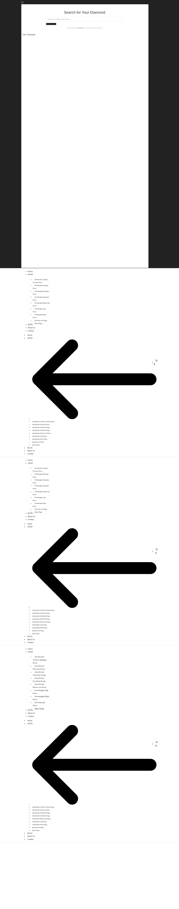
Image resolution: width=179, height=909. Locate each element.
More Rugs (36, 445)
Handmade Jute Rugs (39, 436)
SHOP (30, 338)
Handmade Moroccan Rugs (41, 433)
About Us (31, 451)
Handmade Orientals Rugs (41, 427)
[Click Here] (22, 2)
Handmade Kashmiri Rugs (41, 430)
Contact (30, 454)
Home (29, 335)
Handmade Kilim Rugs (39, 439)
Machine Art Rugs (38, 442)
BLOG (30, 448)
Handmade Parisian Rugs (40, 424)
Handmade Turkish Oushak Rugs (43, 421)
